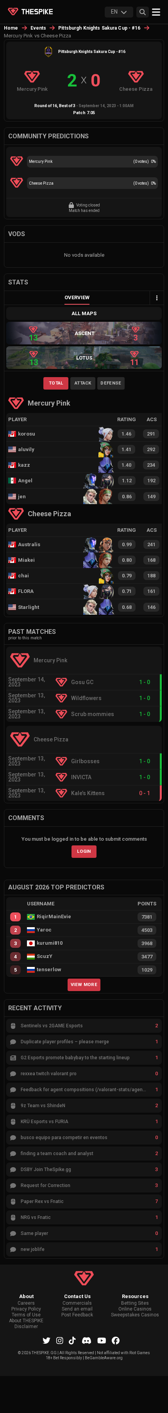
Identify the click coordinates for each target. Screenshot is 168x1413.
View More (84, 984)
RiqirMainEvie (54, 916)
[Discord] (86, 1340)
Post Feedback (77, 1315)
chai (23, 576)
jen (22, 496)
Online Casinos (135, 1309)
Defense (110, 383)
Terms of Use (26, 1315)
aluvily (26, 449)
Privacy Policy (26, 1309)
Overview (76, 297)
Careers (26, 1303)
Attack (83, 383)
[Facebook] (116, 1340)
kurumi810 (50, 943)
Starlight (28, 607)
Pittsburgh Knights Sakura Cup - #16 (99, 28)
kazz (24, 465)
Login (84, 851)
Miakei (26, 560)
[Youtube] (101, 1340)
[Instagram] (59, 1340)
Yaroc (44, 930)
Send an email (77, 1309)
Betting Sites (135, 1303)
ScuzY (44, 956)
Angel (25, 480)
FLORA (26, 591)
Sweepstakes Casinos (135, 1315)
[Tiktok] (72, 1340)
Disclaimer (26, 1326)
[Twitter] (46, 1340)
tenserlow (49, 969)
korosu (26, 434)
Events (38, 28)
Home (11, 28)
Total (56, 383)
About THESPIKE (26, 1320)
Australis (29, 544)
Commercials (77, 1303)
